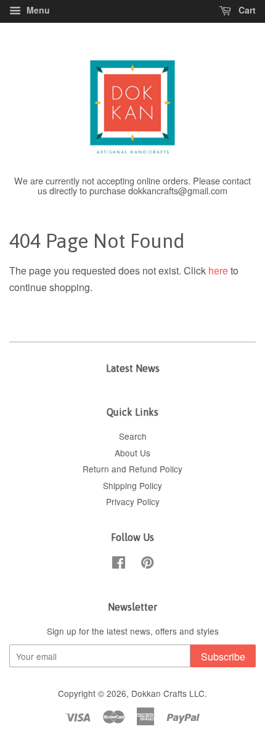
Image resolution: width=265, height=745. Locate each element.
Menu (37, 10)
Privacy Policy (133, 501)
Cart (246, 10)
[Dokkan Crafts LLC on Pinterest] (147, 564)
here (218, 270)
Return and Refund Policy (132, 469)
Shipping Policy (132, 485)
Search (133, 436)
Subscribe (223, 656)
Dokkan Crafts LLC (168, 693)
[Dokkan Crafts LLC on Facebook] (119, 564)
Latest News (133, 368)
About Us (132, 453)
